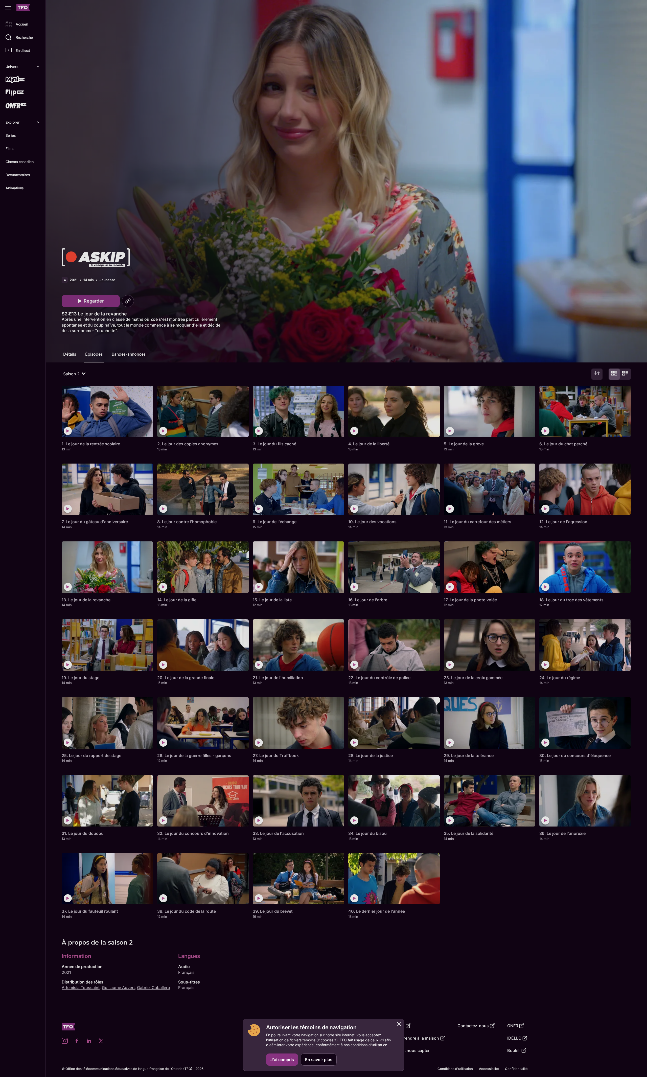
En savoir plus (318, 1059)
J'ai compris (282, 1059)
